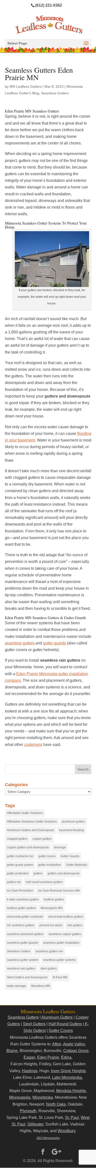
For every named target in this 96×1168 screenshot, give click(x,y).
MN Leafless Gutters (26, 86)
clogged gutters (17, 838)
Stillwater (35, 1124)
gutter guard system (20, 865)
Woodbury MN (40, 986)
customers (33, 744)
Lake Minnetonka (67, 1077)
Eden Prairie (48, 1057)
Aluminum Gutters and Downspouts (30, 830)
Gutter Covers (61, 1030)
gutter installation (49, 865)
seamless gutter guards (22, 942)
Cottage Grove (76, 1051)
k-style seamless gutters (23, 899)
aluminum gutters (73, 821)
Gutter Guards (70, 856)
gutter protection (18, 873)
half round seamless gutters (44, 882)
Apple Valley (74, 1044)
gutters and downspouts (64, 873)
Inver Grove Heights (68, 1071)
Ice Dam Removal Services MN (59, 890)
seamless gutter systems (59, 960)
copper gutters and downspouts (28, 847)
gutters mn (14, 882)
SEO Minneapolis (48, 1138)
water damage (16, 986)
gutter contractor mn (20, 856)
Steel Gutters (34, 1024)
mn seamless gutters (20, 925)
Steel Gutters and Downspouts (27, 977)
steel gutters (48, 968)
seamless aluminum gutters (25, 934)
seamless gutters (20, 643)
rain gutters (74, 925)
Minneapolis (20, 1097)
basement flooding (71, 830)
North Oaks (56, 1104)
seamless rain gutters (21, 968)
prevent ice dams (50, 925)
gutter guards (54, 643)
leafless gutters (54, 899)
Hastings (29, 1071)
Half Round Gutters (65, 1024)
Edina (66, 1057)
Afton (56, 1044)
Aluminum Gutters (57, 1017)
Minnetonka (42, 1097)
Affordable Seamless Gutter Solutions (32, 821)
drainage (60, 847)
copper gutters (42, 838)
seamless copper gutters (64, 934)
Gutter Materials (76, 865)
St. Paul (72, 1117)
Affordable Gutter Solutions (25, 813)
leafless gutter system (21, 908)
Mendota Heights (71, 1091)
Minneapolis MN (52, 908)
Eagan (29, 1057)
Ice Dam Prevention (20, 890)
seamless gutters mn (49, 951)
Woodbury (66, 1131)
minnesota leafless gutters (65, 916)
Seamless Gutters (55, 93)
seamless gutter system (22, 960)
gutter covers (47, 856)
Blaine (12, 1051)
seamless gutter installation (61, 942)
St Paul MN (59, 977)
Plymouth (28, 1111)
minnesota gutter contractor (25, 916)
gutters (38, 873)
